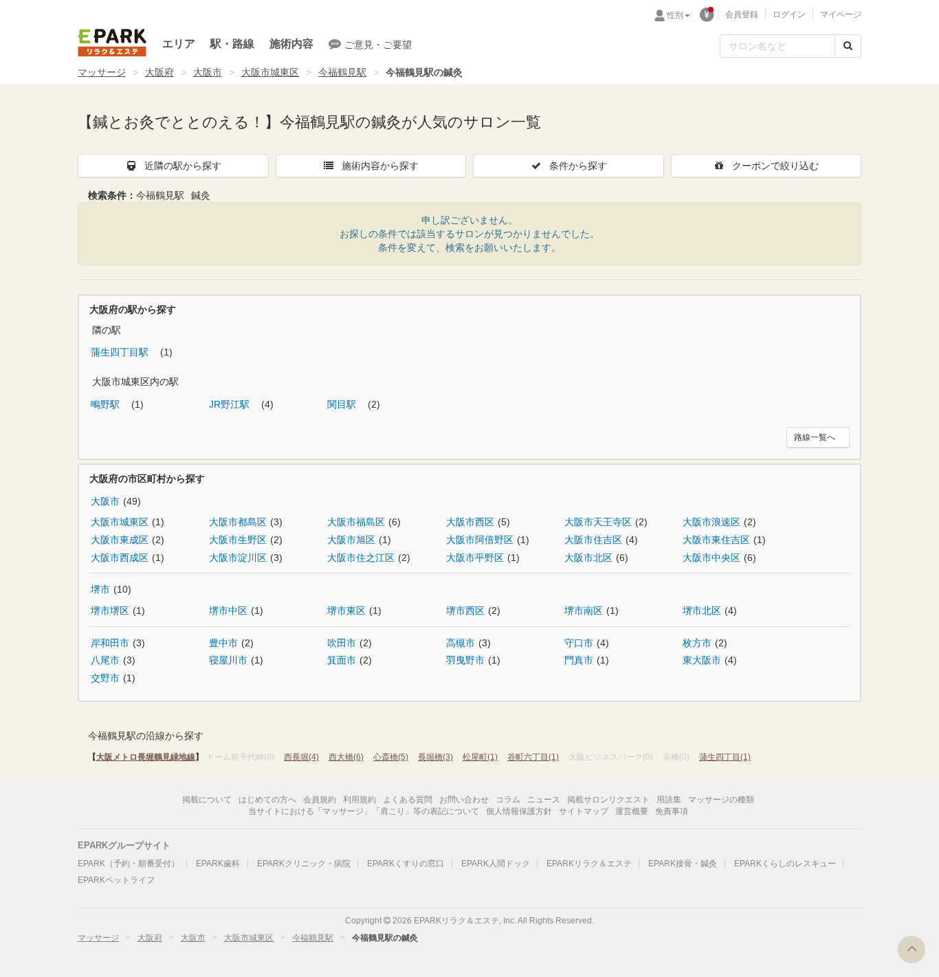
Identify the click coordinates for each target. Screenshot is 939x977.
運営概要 (631, 811)
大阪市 (207, 72)
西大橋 (346, 757)
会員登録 (741, 14)
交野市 (105, 677)
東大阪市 (702, 660)
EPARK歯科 (218, 863)
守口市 (578, 642)
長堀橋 (435, 757)
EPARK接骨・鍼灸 (682, 863)
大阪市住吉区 (593, 539)
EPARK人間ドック (495, 863)
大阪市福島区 (356, 521)
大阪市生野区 (238, 539)
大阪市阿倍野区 (479, 539)
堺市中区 (228, 610)
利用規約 (359, 799)
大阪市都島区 (238, 521)
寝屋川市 (228, 660)
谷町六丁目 (533, 757)
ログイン (789, 14)
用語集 (668, 799)
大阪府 (159, 72)
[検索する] (848, 46)
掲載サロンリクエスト (608, 799)
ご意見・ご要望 (378, 44)
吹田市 (341, 642)
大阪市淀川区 (238, 557)
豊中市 (223, 642)
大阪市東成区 (119, 539)
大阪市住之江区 (361, 557)
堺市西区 (465, 610)
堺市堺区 (110, 610)
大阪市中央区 (711, 557)
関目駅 (343, 404)
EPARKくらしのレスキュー (785, 863)
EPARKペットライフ (116, 880)
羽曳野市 (465, 660)
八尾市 (105, 660)
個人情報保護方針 (519, 811)
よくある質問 (407, 799)
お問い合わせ (464, 799)
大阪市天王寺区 (598, 521)
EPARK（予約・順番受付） (128, 863)
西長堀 (301, 757)
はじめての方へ (267, 799)
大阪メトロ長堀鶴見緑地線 (145, 757)
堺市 (100, 589)
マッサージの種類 (721, 799)
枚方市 (697, 642)
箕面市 (341, 660)
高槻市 (460, 642)
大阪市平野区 (475, 557)
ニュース (543, 799)
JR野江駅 (230, 404)
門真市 (578, 660)
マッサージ (102, 72)
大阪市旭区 (351, 539)
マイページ (840, 14)
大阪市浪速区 (711, 521)
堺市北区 (702, 610)
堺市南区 (583, 610)
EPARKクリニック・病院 (304, 863)
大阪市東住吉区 (716, 539)
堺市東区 (346, 610)
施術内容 (291, 44)
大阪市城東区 (270, 72)
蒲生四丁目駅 (121, 352)
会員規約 (319, 799)
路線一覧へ (814, 437)
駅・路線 (232, 44)
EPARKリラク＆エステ (112, 42)
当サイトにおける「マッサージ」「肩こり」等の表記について (363, 811)
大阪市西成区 (119, 557)
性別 (675, 15)
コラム (508, 799)
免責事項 (671, 811)
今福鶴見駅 (342, 72)
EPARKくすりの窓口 (405, 863)
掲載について (207, 799)
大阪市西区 (470, 521)
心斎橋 (390, 757)
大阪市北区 (588, 557)
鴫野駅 (106, 404)
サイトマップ (583, 811)
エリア (178, 44)
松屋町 (480, 757)
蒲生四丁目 (725, 757)
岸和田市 (110, 642)
